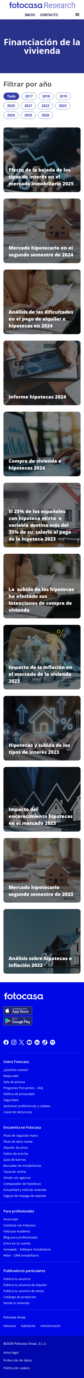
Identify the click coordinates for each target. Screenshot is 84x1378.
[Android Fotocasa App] (17, 1021)
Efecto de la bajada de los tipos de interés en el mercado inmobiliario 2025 (41, 176)
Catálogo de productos (19, 1297)
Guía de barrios (14, 1160)
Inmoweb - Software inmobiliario (27, 1249)
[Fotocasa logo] (41, 997)
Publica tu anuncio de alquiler (25, 1285)
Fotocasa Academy (16, 1231)
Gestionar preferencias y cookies (26, 1106)
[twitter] (21, 1041)
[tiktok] (44, 1041)
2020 (11, 105)
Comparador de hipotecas (22, 1184)
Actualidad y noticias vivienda (24, 1190)
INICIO (30, 15)
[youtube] (29, 1041)
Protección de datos (17, 1360)
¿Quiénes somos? (15, 1070)
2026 (45, 115)
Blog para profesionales (20, 1237)
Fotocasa (9, 1326)
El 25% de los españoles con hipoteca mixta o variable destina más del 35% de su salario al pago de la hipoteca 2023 (40, 525)
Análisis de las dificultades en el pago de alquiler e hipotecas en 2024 (41, 319)
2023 (63, 105)
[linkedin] (37, 1041)
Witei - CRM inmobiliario (21, 1255)
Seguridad (10, 1100)
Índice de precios (15, 1153)
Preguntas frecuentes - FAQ (23, 1088)
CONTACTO (49, 15)
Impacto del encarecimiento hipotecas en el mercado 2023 (41, 816)
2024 (11, 115)
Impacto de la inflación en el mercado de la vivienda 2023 (40, 674)
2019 (63, 96)
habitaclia (28, 1326)
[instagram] (13, 1041)
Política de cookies (16, 1368)
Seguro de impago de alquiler (24, 1196)
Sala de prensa (14, 1082)
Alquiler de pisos (15, 1147)
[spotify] (52, 1041)
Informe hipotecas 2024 (37, 396)
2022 (45, 105)
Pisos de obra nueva (18, 1141)
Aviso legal (11, 1352)
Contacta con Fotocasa (19, 1225)
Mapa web (11, 1076)
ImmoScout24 (50, 1326)
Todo (11, 96)
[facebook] (6, 1041)
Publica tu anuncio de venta (23, 1291)
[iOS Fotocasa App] (17, 1010)
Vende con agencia (17, 1178)
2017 (29, 96)
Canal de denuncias (17, 1112)
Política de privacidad (18, 1094)
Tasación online (14, 1172)
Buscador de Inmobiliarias (22, 1166)
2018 (46, 96)
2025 (28, 115)
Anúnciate (10, 1219)
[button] (77, 15)
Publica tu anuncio (16, 1279)
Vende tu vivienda (16, 1303)
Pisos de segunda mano (20, 1135)
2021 (28, 105)
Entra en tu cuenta (16, 1243)
